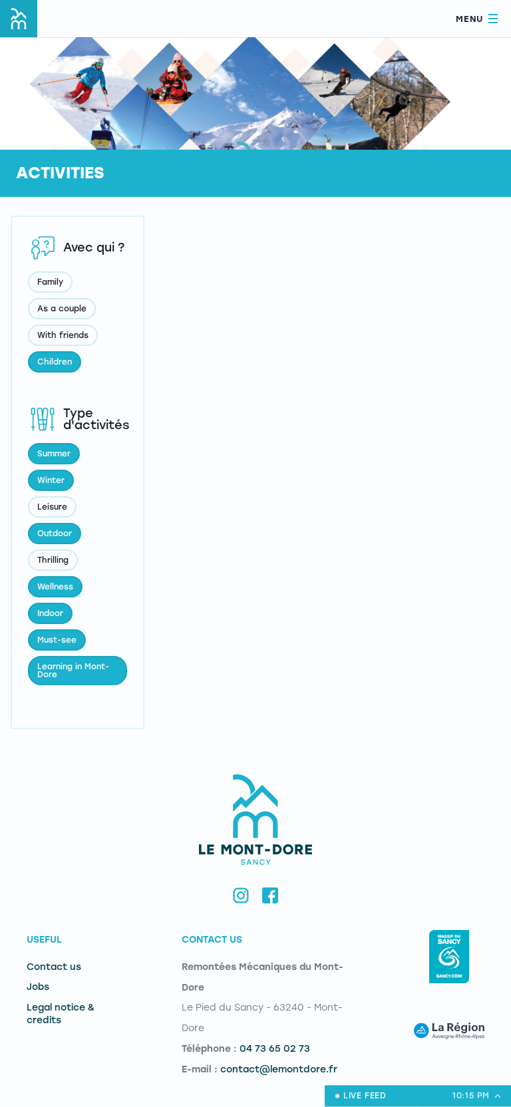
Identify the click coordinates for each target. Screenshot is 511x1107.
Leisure (52, 507)
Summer (54, 453)
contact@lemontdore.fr (278, 1069)
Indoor (50, 613)
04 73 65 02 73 (275, 1048)
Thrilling (53, 560)
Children (54, 362)
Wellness (55, 586)
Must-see (57, 640)
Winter (51, 480)
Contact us (54, 967)
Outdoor (54, 533)
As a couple (61, 308)
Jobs (38, 987)
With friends (62, 335)
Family (50, 282)
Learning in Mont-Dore (73, 670)
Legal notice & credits (60, 1014)
